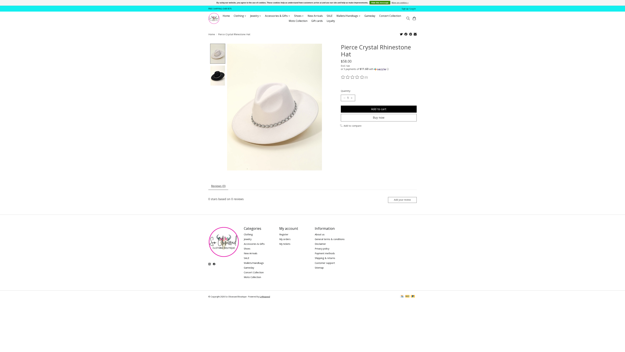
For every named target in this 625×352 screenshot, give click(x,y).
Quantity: (346, 90)
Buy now (378, 117)
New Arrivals (315, 16)
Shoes (247, 248)
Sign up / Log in (409, 8)
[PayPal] (407, 296)
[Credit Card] (402, 296)
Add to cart (378, 109)
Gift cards (317, 21)
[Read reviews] (353, 77)
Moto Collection (298, 21)
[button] (379, 69)
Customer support (325, 262)
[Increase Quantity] (351, 98)
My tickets (284, 243)
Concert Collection (390, 16)
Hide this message (380, 3)
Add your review (402, 199)
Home (226, 16)
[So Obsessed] (214, 18)
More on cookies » (400, 3)
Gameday (369, 16)
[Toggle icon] (408, 18)
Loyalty (331, 21)
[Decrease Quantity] (344, 98)
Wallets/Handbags (254, 262)
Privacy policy (322, 248)
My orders (285, 239)
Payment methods (325, 253)
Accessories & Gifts (254, 243)
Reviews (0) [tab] (218, 186)
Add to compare (352, 125)
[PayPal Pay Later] (413, 296)
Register (283, 234)
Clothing (248, 234)
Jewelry (247, 239)
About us (320, 234)
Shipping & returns (325, 258)
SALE (330, 16)
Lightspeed (265, 296)
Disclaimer (320, 243)
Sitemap (319, 267)
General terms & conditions (330, 239)
